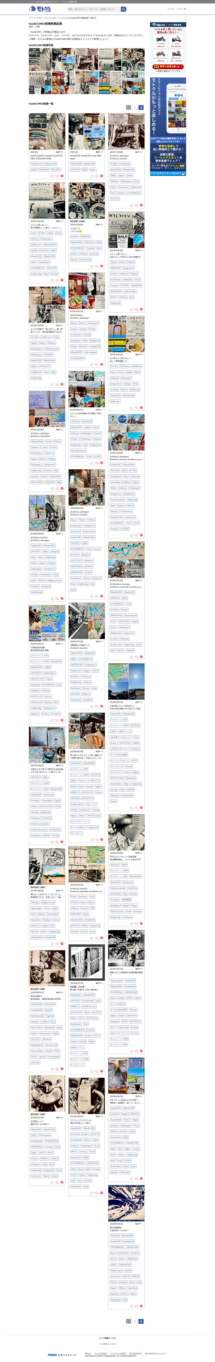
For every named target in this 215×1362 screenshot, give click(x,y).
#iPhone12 (35, 926)
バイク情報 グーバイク (107, 1344)
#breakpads (49, 1027)
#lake (126, 784)
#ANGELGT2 (36, 164)
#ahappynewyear (48, 902)
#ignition (50, 1016)
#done (59, 1170)
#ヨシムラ (127, 737)
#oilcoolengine (130, 291)
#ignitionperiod (37, 1045)
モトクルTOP (50, 18)
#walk (58, 806)
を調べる (167, 66)
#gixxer (42, 1057)
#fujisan (41, 914)
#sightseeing (135, 187)
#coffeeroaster (116, 645)
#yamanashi (130, 778)
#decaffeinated (36, 592)
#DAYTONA (76, 561)
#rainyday (35, 586)
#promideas (35, 920)
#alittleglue (35, 690)
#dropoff (44, 476)
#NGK (113, 1265)
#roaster (134, 274)
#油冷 (33, 169)
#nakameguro (126, 181)
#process (34, 931)
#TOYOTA (52, 268)
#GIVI (73, 254)
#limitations (136, 366)
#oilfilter (45, 1022)
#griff (98, 1001)
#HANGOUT (45, 366)
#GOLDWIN (123, 1253)
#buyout (114, 511)
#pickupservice (49, 708)
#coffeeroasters (126, 511)
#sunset (56, 920)
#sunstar (74, 236)
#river (136, 181)
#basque (114, 1172)
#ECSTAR (75, 798)
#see (33, 914)
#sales (113, 187)
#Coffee (114, 164)
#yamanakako (116, 784)
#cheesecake (124, 1172)
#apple (45, 926)
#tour (46, 372)
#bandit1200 (44, 169)
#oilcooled (35, 1062)
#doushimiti (131, 1015)
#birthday (35, 902)
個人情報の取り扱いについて (155, 1353)
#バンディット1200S (40, 661)
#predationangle (37, 1016)
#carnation (88, 700)
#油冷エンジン (125, 731)
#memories (128, 280)
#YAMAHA (115, 894)
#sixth (48, 441)
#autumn (114, 285)
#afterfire (34, 1022)
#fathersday (115, 401)
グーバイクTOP (35, 18)
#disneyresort (36, 702)
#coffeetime (124, 639)
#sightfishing (76, 682)
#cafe (33, 233)
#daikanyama (36, 355)
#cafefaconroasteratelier (40, 824)
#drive (33, 262)
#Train (73, 346)
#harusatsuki (49, 1170)
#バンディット (77, 1065)
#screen (97, 549)
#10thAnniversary (51, 349)
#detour (124, 390)
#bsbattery (89, 561)
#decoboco (47, 1039)
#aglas (98, 786)
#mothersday (76, 700)
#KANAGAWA (37, 679)
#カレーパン (91, 804)
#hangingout (47, 800)
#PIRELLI (75, 792)
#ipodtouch (132, 1288)
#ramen (74, 329)
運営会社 (88, 1353)
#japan (93, 169)
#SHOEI (46, 835)
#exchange (35, 800)
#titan (113, 1149)
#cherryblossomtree (78, 451)
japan (57, 35)
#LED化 (82, 1041)
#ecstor (48, 696)
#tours (73, 590)
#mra (99, 248)
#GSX (33, 1057)
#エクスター (116, 772)
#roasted (84, 908)
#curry (92, 931)
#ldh (92, 908)
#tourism (121, 193)
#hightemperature (54, 580)
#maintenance (45, 1033)
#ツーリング (123, 1033)
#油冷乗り (115, 737)
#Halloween (35, 245)
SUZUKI (66, 35)
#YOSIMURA (48, 685)
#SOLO (114, 297)
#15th (73, 896)
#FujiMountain (127, 795)
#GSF (57, 1051)
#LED (124, 1021)
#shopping (55, 551)
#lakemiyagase (49, 673)
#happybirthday (37, 441)
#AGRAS (83, 254)
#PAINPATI (36, 673)
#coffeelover (49, 453)
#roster (86, 578)
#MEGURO (115, 268)
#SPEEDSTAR (125, 1265)
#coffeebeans (125, 164)
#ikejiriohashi (129, 494)
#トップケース (117, 766)
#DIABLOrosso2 (89, 1006)
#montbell (123, 1282)
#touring (48, 702)
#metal (33, 250)
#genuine (48, 1010)
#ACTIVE (96, 1012)
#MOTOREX (76, 566)
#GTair (56, 835)
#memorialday (52, 914)
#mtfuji (113, 801)
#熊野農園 (126, 900)
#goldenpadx (76, 1024)
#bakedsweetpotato (118, 888)
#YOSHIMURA (133, 193)
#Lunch (97, 456)
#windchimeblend (77, 358)
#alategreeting (54, 931)
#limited (87, 335)
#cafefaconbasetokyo (39, 830)
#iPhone (122, 1288)
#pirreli (73, 260)
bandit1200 (34, 35)
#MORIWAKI (76, 572)
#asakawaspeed (89, 531)
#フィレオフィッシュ (80, 821)
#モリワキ (95, 781)
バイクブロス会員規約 (118, 1353)
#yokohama (75, 531)
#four (47, 908)
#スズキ (134, 1033)
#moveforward (51, 1045)
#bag (112, 372)
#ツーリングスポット (120, 760)
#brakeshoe (132, 888)
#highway (86, 694)
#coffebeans (124, 366)
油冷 (74, 35)
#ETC (113, 1027)
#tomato (83, 329)
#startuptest (35, 818)
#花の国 (130, 790)
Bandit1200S (46, 35)
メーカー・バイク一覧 (176, 9)
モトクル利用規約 (100, 1353)
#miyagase (115, 1021)
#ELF (132, 1282)
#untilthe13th (36, 372)
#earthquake (75, 341)
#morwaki (94, 254)
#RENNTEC (132, 1259)
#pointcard (46, 586)
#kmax (99, 792)
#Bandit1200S (51, 164)
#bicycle (133, 894)
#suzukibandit (130, 986)
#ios (52, 926)
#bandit (48, 1051)
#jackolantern (44, 262)
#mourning (115, 482)
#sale (126, 476)
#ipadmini (114, 1294)
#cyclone (90, 248)
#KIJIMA (88, 566)
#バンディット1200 (39, 655)
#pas (125, 894)
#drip (56, 575)
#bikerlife (130, 650)
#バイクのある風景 (119, 755)
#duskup (46, 920)
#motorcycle (123, 187)
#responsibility (36, 1051)
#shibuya (114, 181)
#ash (86, 1024)
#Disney (57, 441)
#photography (36, 908)
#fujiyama (114, 795)
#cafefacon (124, 274)
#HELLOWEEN (50, 245)
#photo (133, 1294)
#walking (114, 390)
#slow (43, 931)
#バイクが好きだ (132, 749)
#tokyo (129, 175)
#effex (73, 1018)
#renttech (114, 529)
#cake (89, 456)
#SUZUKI (56, 169)
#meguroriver (128, 268)
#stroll (132, 1131)
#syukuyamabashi (117, 500)
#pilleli (136, 743)
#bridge (127, 384)
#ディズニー (76, 833)
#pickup (34, 476)
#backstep (85, 555)
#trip (112, 193)
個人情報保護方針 (135, 1353)
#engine (125, 1114)
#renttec (124, 610)
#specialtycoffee (117, 517)
